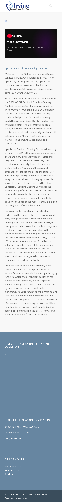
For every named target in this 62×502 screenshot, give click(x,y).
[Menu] (55, 6)
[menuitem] (49, 6)
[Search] (49, 6)
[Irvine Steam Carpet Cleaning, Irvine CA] (26, 6)
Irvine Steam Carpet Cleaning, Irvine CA (31, 494)
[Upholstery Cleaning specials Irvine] (31, 22)
